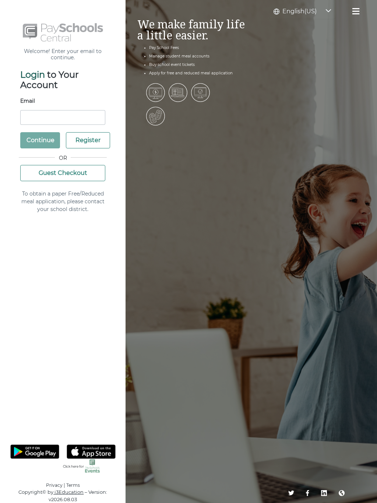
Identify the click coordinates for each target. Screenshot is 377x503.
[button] (328, 11)
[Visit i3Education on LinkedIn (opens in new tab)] (330, 492)
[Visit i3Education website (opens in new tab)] (347, 492)
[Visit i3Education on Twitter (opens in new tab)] (297, 492)
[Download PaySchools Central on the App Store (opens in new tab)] (91, 451)
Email (27, 101)
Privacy (54, 485)
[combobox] (295, 11)
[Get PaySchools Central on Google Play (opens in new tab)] (34, 451)
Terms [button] (73, 485)
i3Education (68, 492)
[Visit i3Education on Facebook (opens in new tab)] (313, 492)
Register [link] (88, 140)
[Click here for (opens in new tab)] (92, 465)
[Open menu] (356, 9)
